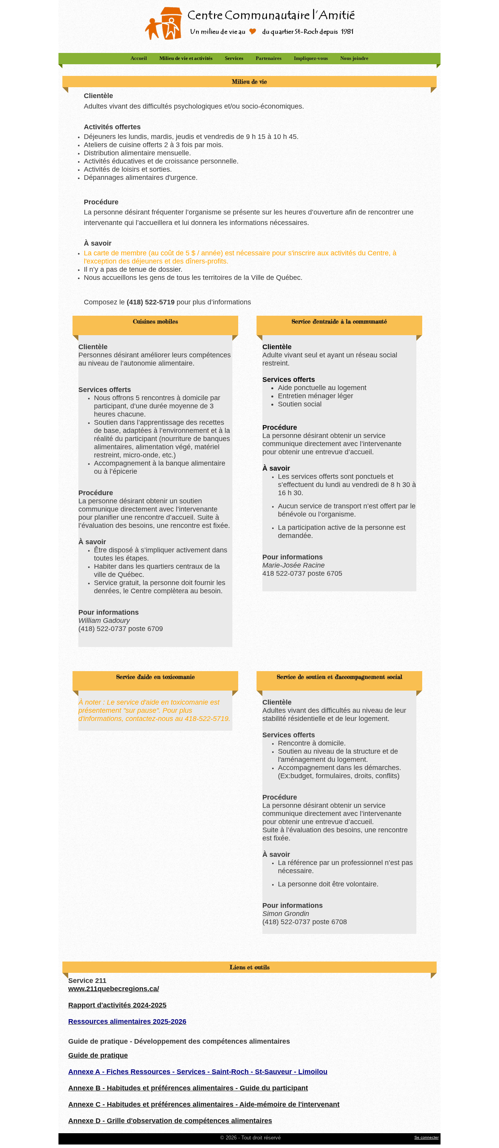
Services (234, 58)
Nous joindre (354, 58)
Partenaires (268, 58)
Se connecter (426, 1137)
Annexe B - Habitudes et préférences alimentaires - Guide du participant (188, 1088)
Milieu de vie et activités (185, 58)
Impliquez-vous (311, 58)
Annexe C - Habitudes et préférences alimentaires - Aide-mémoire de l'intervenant (204, 1104)
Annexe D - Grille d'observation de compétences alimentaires (170, 1121)
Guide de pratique (98, 1055)
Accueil (139, 58)
